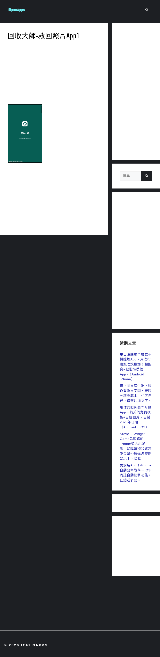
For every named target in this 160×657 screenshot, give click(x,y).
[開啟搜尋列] (146, 10)
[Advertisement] (54, 73)
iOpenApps (16, 9)
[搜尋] (146, 176)
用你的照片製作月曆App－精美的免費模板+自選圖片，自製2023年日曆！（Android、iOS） (136, 417)
